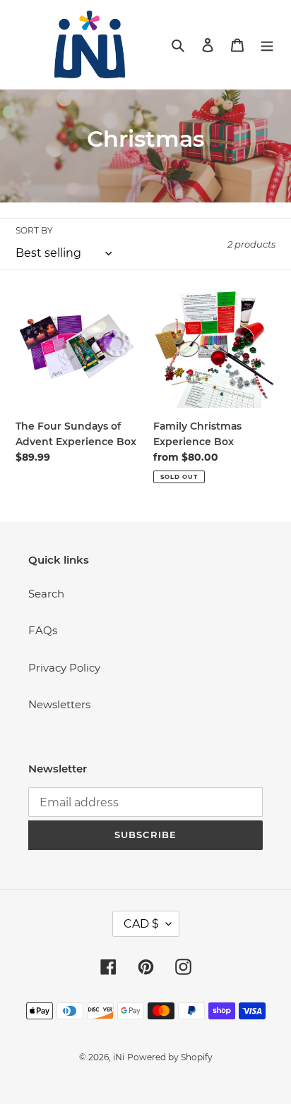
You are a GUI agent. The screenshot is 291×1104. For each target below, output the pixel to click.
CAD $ (141, 923)
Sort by (34, 230)
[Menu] (267, 45)
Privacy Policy (64, 667)
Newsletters (59, 704)
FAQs (42, 630)
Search (46, 593)
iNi (118, 1057)
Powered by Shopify (170, 1057)
